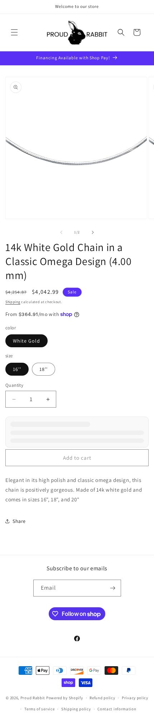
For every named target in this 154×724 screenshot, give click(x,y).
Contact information (116, 708)
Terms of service (39, 708)
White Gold (26, 341)
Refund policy (102, 697)
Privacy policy (135, 697)
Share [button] (19, 521)
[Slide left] (61, 232)
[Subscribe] (113, 588)
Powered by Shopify (64, 697)
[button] (14, 32)
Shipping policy (76, 708)
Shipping (12, 302)
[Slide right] (93, 232)
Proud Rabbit (32, 697)
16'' (17, 369)
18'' (43, 369)
